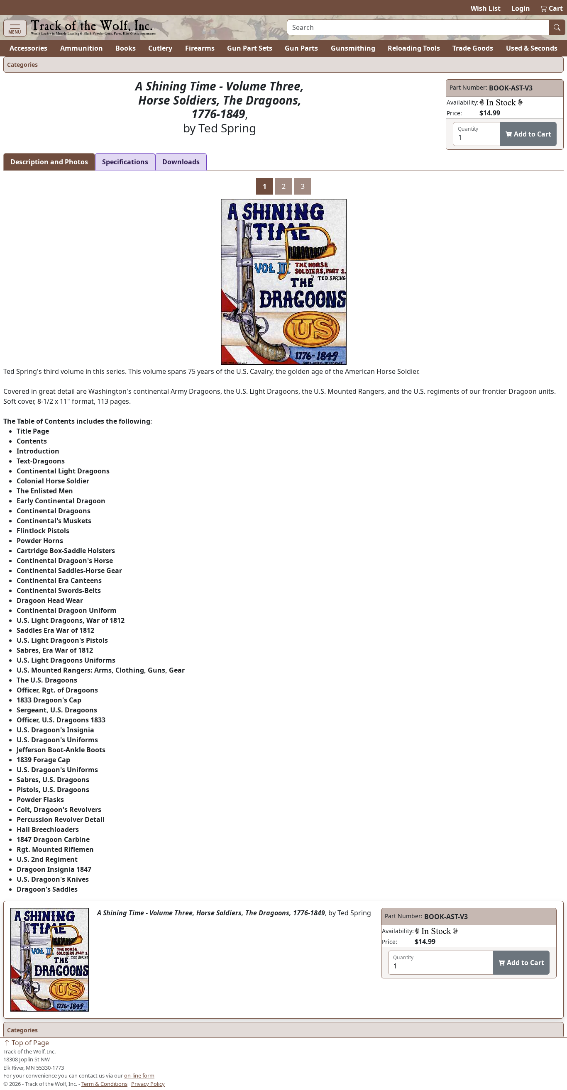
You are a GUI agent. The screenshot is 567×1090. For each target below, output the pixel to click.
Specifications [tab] (125, 161)
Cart (552, 8)
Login (520, 8)
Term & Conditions (104, 1084)
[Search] (557, 27)
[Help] (501, 102)
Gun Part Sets (249, 48)
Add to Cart (531, 134)
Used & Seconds (531, 48)
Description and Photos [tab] (49, 161)
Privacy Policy (148, 1084)
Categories (22, 64)
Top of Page (29, 1042)
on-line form (139, 1075)
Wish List (486, 8)
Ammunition (81, 48)
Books (125, 48)
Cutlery (160, 48)
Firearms (200, 48)
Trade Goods (472, 48)
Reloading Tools (414, 48)
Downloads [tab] (181, 161)
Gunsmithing (353, 48)
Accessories (28, 48)
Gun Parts (301, 48)
